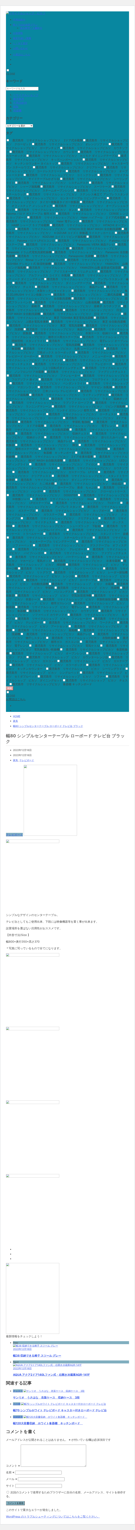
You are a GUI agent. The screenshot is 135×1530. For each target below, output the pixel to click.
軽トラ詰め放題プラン (25, 24)
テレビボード (26, 760)
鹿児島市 (18, 99)
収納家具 (18, 1416)
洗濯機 (17, 110)
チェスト (18, 1390)
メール (11, 1479)
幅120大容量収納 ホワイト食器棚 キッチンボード (48, 1423)
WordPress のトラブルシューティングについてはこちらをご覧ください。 (53, 1516)
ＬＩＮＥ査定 (20, 43)
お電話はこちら (21, 54)
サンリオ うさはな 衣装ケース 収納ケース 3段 (46, 1397)
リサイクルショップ (25, 95)
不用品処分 (19, 19)
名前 (10, 1472)
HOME (16, 716)
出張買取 (18, 33)
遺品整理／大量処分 (31, 27)
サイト (10, 1485)
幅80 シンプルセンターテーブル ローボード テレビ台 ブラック (48, 725)
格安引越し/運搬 (22, 38)
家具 (15, 720)
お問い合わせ (20, 48)
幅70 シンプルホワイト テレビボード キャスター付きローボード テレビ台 (60, 1410)
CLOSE (10, 74)
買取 (16, 106)
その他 (16, 1403)
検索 (9, 688)
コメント (13, 1465)
